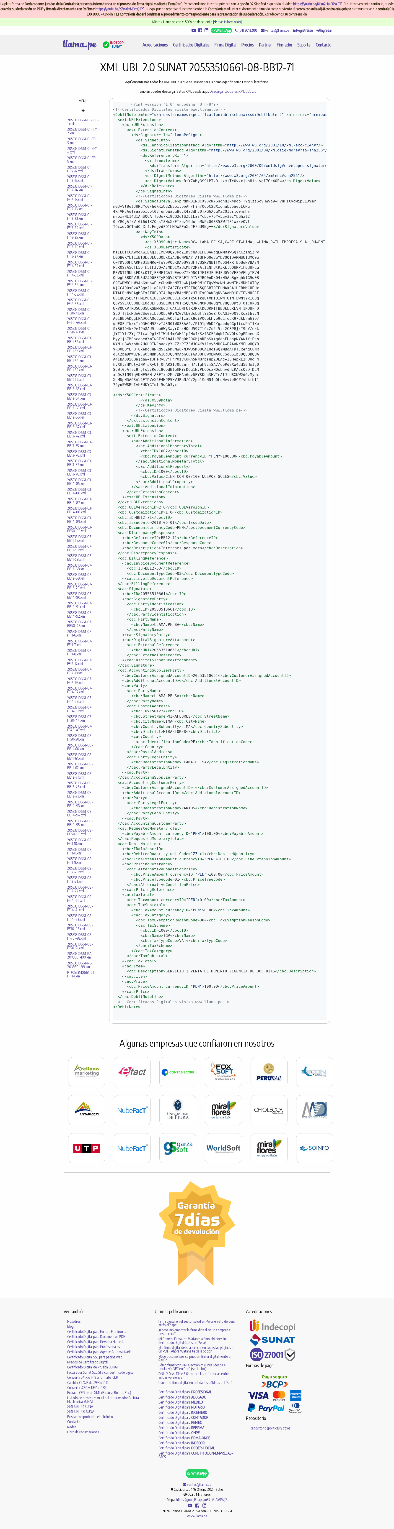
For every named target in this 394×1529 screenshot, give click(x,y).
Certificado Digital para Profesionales (93, 1347)
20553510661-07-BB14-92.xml (79, 614)
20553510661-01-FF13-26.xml (79, 245)
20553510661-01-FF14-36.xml (79, 302)
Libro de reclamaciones (83, 1432)
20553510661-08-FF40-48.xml (80, 936)
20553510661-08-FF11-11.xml (80, 851)
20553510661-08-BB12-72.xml (80, 785)
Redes (71, 1427)
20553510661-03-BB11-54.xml (79, 359)
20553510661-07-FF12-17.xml (79, 662)
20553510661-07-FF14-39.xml (79, 709)
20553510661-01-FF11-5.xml (83, 160)
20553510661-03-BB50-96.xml (79, 529)
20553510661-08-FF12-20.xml (80, 870)
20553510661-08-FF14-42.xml (80, 917)
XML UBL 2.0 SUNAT (81, 1411)
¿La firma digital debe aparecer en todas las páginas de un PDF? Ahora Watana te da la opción (196, 1349)
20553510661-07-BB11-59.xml (79, 557)
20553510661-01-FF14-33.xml (79, 273)
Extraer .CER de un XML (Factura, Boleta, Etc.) (99, 1392)
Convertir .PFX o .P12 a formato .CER (92, 1377)
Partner (265, 44)
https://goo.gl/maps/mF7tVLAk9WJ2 (201, 1499)
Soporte (304, 44)
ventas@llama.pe (277, 30)
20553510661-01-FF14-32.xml (79, 264)
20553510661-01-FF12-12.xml (79, 169)
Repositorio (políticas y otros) (271, 1428)
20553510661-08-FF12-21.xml (80, 879)
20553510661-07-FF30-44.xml (79, 718)
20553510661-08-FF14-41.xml (80, 908)
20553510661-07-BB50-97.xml (79, 624)
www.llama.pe (197, 1516)
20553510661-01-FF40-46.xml (79, 321)
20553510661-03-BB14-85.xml (79, 482)
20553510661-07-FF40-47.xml (79, 728)
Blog (70, 1326)
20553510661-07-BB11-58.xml (79, 548)
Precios (247, 44)
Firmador (284, 44)
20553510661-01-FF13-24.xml (79, 226)
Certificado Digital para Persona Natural (95, 1342)
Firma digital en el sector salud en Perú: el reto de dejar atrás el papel (197, 1323)
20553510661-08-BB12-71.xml (80, 775)
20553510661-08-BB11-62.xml (80, 766)
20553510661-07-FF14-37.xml (79, 690)
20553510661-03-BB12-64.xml (79, 396)
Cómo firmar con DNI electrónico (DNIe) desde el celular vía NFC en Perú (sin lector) (192, 1367)
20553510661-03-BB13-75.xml (79, 444)
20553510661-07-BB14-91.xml (79, 605)
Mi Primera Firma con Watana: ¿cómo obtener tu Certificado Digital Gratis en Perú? (192, 1341)
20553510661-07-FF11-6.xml (79, 633)
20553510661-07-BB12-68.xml (79, 567)
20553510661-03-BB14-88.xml (79, 510)
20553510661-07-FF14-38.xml (79, 699)
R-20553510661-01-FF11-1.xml (81, 974)
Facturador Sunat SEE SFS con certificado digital (100, 1372)
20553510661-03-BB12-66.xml (79, 415)
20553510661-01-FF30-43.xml (79, 311)
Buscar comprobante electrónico (90, 1416)
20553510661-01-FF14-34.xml (79, 283)
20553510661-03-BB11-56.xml (79, 377)
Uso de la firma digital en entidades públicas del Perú (195, 1382)
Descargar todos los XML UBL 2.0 (233, 91)
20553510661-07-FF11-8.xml (79, 652)
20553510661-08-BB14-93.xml (80, 804)
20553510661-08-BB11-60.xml (80, 747)
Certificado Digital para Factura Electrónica (97, 1331)
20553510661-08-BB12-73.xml (80, 794)
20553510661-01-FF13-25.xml (79, 235)
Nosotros (74, 1321)
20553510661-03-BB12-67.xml (79, 425)
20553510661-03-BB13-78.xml (79, 472)
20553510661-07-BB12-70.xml (79, 586)
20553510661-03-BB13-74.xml (79, 434)
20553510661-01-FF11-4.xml (83, 150)
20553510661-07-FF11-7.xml (79, 643)
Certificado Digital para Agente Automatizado (99, 1352)
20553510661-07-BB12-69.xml (79, 576)
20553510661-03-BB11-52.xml (79, 340)
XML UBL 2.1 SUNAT (81, 1406)
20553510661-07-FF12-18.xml (79, 671)
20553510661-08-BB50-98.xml (80, 832)
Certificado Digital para (185, 1392)
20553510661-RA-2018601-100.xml (80, 955)
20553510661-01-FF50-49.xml (79, 330)
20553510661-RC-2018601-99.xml (80, 965)
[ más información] (227, 22)
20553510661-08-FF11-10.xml (80, 842)
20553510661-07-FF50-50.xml (79, 737)
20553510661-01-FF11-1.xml (83, 122)
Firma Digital (225, 44)
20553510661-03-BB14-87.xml (79, 501)
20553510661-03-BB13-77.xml (79, 463)
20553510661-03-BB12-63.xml (79, 387)
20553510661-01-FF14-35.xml (79, 292)
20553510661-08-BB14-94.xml (80, 813)
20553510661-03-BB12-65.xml (79, 406)
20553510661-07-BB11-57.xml (79, 538)
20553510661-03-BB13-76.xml (79, 453)
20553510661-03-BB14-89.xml (79, 520)
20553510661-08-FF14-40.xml (80, 899)
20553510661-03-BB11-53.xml (79, 349)
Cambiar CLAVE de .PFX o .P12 (88, 1382)
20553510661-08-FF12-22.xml (80, 889)
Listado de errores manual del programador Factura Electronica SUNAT (103, 1400)
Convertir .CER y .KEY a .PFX (86, 1387)
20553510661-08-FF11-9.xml (80, 861)
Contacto (323, 44)
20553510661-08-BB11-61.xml (80, 756)
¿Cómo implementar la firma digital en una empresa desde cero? (194, 1332)
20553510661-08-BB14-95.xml (80, 823)
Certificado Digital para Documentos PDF (96, 1336)
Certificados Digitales (191, 44)
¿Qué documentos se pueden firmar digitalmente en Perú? (195, 1358)
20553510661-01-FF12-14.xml (79, 188)
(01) (247, 30)
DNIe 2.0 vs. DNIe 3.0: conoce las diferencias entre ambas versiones (193, 1375)
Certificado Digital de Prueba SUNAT (93, 1367)
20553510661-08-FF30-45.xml (80, 927)
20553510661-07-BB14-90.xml (79, 595)
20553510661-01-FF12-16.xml (79, 207)
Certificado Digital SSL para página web (94, 1357)
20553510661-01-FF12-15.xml (79, 198)
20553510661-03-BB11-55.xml (79, 368)
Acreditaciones (155, 44)
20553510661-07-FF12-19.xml (79, 681)
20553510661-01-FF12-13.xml (79, 178)
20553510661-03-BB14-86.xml (79, 491)
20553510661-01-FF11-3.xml (83, 141)
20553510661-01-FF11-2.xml (83, 131)
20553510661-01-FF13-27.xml (79, 254)
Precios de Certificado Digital (87, 1362)
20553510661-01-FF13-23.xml (79, 216)
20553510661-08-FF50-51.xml (80, 946)
